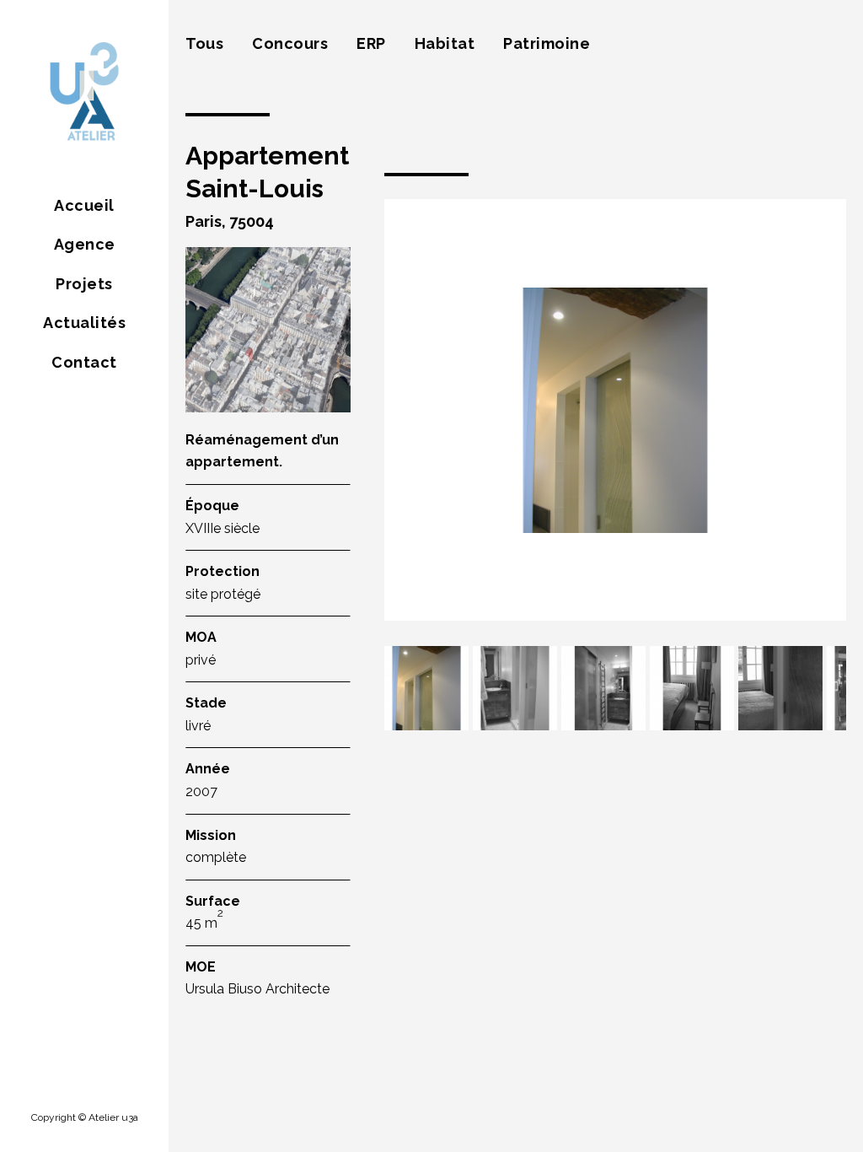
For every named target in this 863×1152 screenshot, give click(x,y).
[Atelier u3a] (84, 92)
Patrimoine (546, 43)
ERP (371, 43)
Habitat (445, 43)
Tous (204, 43)
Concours (290, 43)
